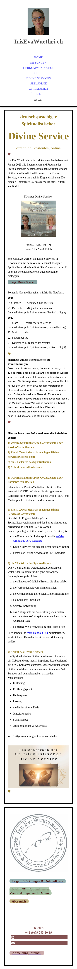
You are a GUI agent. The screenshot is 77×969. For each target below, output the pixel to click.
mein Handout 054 (37, 632)
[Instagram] (12, 937)
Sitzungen (38, 62)
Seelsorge (38, 83)
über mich (38, 93)
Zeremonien (38, 88)
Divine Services (38, 78)
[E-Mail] (13, 943)
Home (38, 57)
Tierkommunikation (38, 67)
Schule (38, 73)
